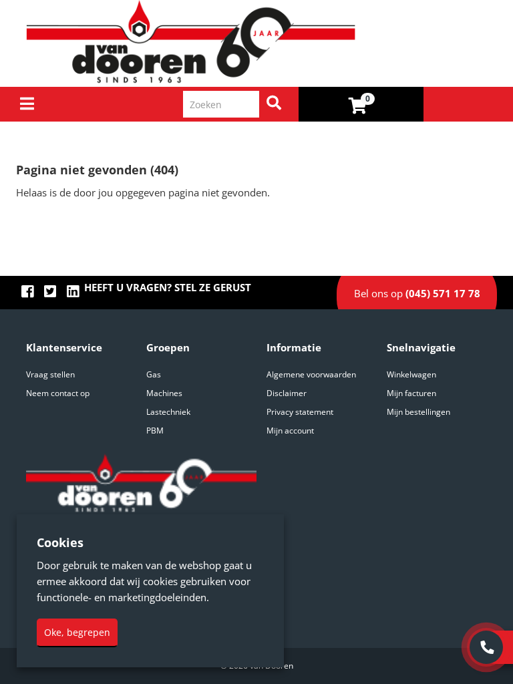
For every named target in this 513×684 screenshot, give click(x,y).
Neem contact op (58, 393)
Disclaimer (287, 393)
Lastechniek (168, 411)
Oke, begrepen (77, 632)
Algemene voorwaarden (311, 374)
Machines (164, 393)
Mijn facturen (411, 393)
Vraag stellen (50, 374)
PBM (155, 430)
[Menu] (27, 103)
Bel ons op (417, 293)
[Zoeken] (274, 104)
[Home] (261, 43)
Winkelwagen (411, 374)
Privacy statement (300, 411)
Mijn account (290, 430)
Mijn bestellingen (418, 411)
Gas (153, 374)
